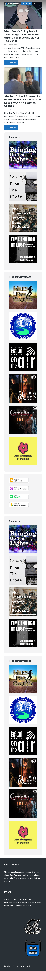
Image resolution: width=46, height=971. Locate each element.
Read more (11, 62)
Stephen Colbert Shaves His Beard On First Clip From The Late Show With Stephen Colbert (22, 101)
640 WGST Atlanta (23, 902)
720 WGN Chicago (26, 899)
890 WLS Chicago (11, 899)
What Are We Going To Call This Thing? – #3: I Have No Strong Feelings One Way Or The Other (21, 36)
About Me (26, 3)
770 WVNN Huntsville (22, 905)
